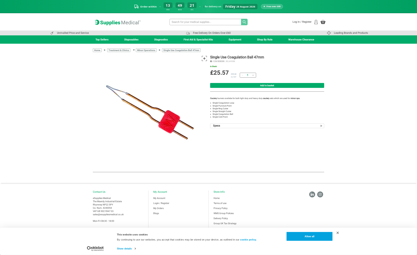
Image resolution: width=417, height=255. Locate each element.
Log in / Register (302, 21)
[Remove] (242, 75)
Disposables (131, 39)
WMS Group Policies (224, 213)
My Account (159, 198)
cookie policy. (248, 239)
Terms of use (220, 203)
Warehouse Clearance (301, 39)
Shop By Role (265, 39)
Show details (124, 248)
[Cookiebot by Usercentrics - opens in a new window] (95, 248)
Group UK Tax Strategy (225, 223)
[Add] (253, 75)
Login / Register (161, 203)
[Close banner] (338, 233)
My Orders (158, 208)
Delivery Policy (221, 218)
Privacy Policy (221, 208)
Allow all (309, 236)
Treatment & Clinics (118, 50)
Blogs (156, 213)
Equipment (235, 39)
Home (97, 50)
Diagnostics (161, 39)
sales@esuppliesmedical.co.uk (108, 214)
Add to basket (267, 85)
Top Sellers (101, 39)
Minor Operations (146, 50)
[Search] (244, 22)
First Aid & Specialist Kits (198, 39)
